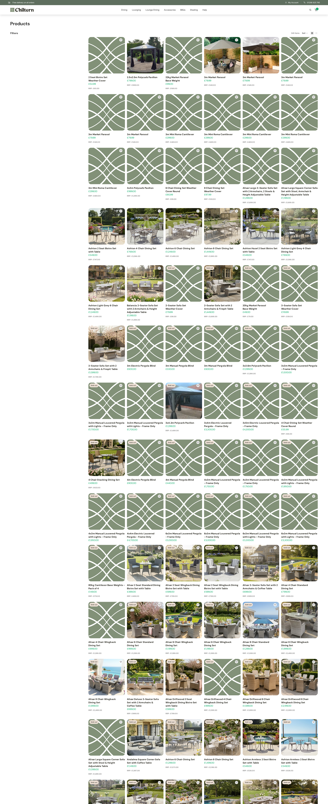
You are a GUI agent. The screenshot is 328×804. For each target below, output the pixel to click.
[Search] (310, 10)
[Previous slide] (208, 283)
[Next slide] (236, 283)
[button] (305, 33)
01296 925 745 (313, 2)
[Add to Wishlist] (121, 40)
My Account (293, 2)
